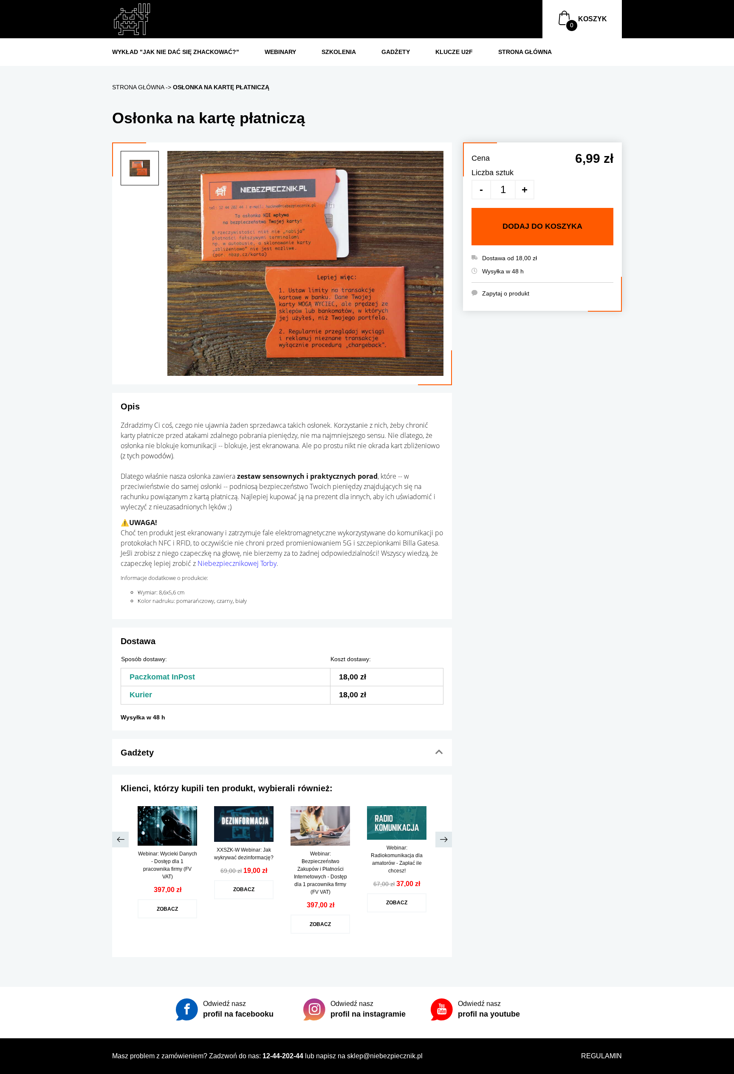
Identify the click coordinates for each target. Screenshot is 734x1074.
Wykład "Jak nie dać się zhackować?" (175, 51)
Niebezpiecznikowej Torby (237, 563)
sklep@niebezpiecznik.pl (385, 1056)
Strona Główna (525, 51)
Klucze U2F (454, 51)
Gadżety (395, 51)
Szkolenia (339, 51)
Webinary (280, 51)
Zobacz (167, 909)
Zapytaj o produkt (505, 293)
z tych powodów (146, 455)
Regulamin (601, 1056)
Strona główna (138, 87)
